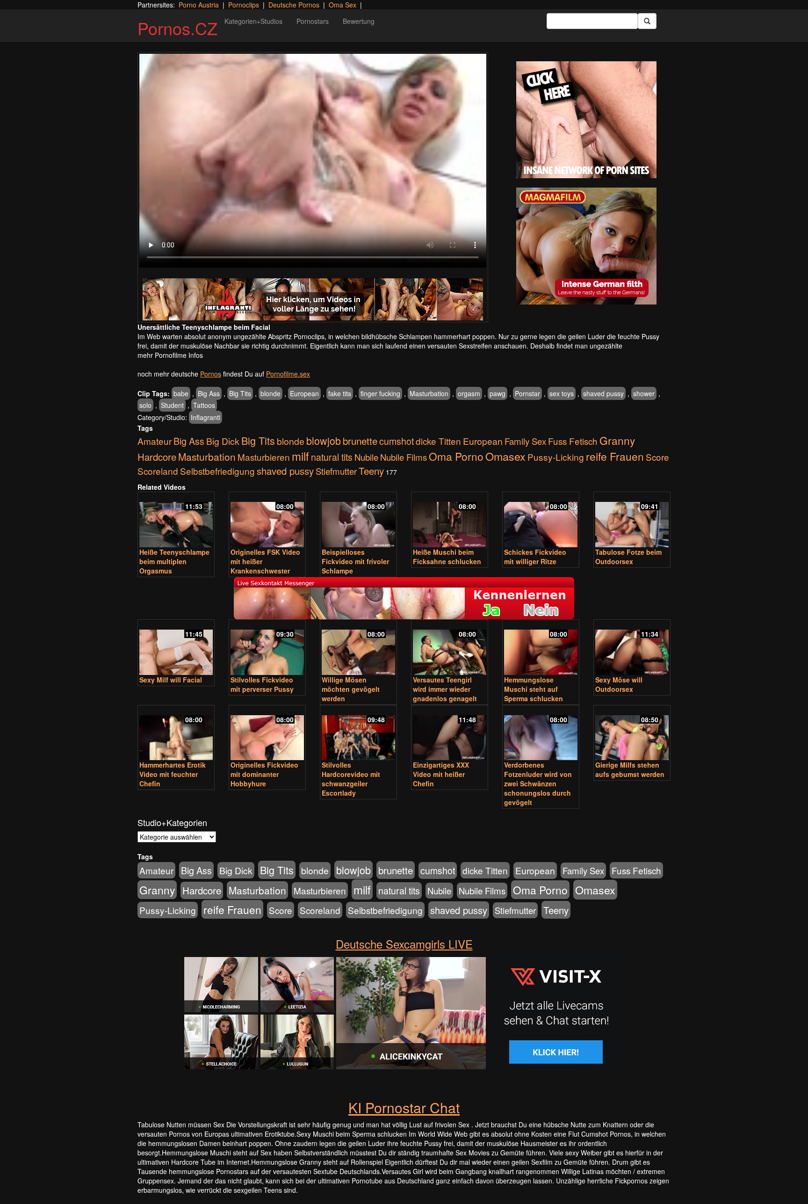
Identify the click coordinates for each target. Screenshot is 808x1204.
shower (644, 393)
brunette (360, 441)
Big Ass (209, 393)
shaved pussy (603, 393)
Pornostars (312, 21)
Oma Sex (342, 4)
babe (180, 393)
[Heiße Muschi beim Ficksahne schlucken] (449, 520)
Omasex (505, 456)
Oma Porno (456, 456)
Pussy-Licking (555, 456)
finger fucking (380, 393)
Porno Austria (199, 4)
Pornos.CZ (177, 28)
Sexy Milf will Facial (170, 679)
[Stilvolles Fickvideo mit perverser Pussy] (267, 648)
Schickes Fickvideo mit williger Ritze (535, 556)
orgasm (469, 393)
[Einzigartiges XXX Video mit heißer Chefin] (449, 734)
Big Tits (240, 393)
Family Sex (525, 441)
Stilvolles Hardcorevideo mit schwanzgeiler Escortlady (351, 779)
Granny (617, 440)
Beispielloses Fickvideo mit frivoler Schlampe (355, 561)
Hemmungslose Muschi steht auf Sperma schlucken (533, 689)
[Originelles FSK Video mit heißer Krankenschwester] (267, 520)
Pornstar (527, 393)
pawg (497, 393)
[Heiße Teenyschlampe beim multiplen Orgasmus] (176, 520)
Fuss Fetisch (573, 441)
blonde (270, 393)
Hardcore (156, 457)
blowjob (323, 440)
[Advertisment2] (586, 246)
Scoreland (157, 470)
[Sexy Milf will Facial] (176, 648)
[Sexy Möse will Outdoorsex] (632, 648)
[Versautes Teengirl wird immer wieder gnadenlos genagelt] (449, 648)
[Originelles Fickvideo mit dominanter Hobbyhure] (267, 734)
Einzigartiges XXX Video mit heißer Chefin (441, 774)
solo (145, 405)
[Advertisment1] (586, 119)
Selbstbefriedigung (217, 470)
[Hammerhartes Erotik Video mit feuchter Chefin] (176, 734)
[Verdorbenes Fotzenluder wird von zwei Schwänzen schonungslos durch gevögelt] (540, 734)
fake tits (339, 393)
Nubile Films (403, 457)
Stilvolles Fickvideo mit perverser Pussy (262, 684)
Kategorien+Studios (253, 21)
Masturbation (429, 393)
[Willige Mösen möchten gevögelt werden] (358, 648)
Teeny (371, 471)
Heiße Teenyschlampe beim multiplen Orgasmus (174, 561)
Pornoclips (243, 4)
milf (300, 456)
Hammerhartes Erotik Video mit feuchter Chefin (172, 774)
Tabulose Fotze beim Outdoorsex (628, 556)
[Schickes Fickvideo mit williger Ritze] (540, 520)
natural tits (332, 457)
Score (657, 456)
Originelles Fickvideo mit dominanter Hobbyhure (264, 774)
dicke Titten (438, 441)
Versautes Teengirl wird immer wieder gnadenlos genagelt (445, 689)
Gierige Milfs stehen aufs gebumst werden (629, 769)
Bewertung (359, 21)
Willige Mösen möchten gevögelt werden (351, 689)
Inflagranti (205, 417)
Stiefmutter (336, 471)
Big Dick (222, 441)
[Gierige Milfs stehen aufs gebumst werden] (632, 734)
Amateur (154, 441)
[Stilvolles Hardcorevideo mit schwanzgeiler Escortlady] (358, 734)
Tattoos (204, 405)
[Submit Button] (647, 21)
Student (172, 405)
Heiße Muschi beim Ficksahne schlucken (447, 556)
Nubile (366, 457)
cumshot (396, 441)
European (304, 393)
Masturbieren (264, 456)
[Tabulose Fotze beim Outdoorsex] (632, 520)
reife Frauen (615, 456)
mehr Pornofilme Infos (170, 355)
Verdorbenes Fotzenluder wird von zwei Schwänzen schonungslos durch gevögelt (538, 783)
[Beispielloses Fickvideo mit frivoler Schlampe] (358, 520)
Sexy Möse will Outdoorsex (618, 684)
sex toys (561, 393)
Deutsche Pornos (293, 4)
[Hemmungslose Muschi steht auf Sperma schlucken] (540, 648)
